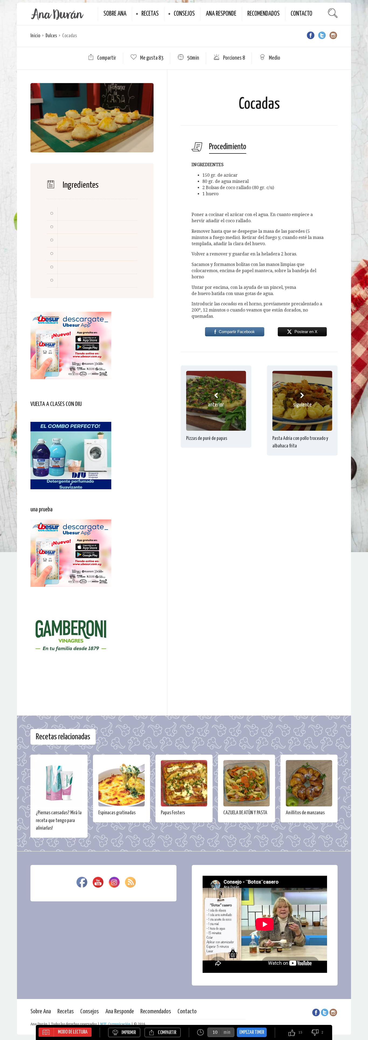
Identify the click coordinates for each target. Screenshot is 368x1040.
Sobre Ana (114, 14)
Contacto (301, 14)
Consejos (184, 14)
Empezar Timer (251, 1032)
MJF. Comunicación (115, 1024)
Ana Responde (221, 14)
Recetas (150, 14)
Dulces (51, 35)
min (227, 1032)
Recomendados (263, 14)
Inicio (35, 35)
